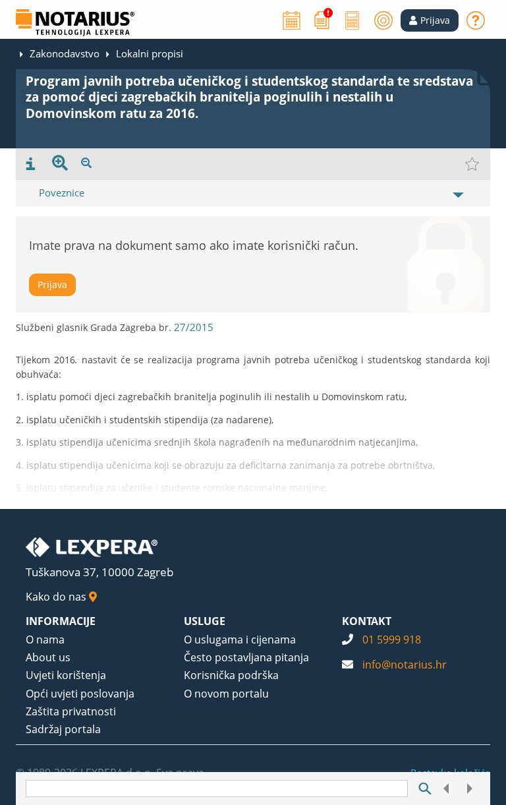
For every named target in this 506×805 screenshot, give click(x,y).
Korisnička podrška (231, 675)
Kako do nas (57, 596)
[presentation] (30, 164)
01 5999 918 (391, 639)
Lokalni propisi (149, 53)
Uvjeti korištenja (66, 675)
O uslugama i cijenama (240, 639)
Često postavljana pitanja (246, 657)
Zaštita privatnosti (71, 711)
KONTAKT (366, 621)
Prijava (52, 284)
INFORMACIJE (61, 621)
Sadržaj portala (63, 729)
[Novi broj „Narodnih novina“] (322, 19)
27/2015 (193, 327)
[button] (430, 20)
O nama (45, 639)
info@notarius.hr (404, 664)
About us (48, 657)
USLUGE (204, 621)
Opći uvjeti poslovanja (80, 693)
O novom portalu (226, 693)
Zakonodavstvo (64, 53)
